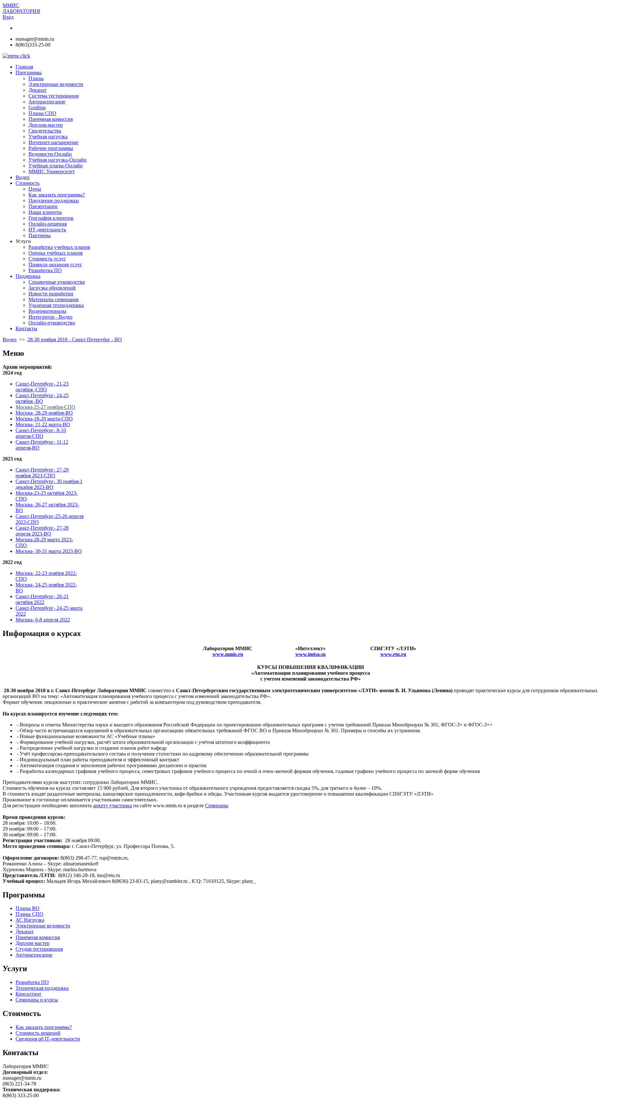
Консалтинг (29, 994)
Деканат (25, 931)
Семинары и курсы (37, 999)
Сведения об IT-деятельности (48, 1039)
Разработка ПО (32, 982)
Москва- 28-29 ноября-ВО (44, 413)
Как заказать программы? (44, 1027)
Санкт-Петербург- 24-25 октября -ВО (42, 398)
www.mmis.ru (227, 654)
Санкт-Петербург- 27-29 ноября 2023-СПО (42, 472)
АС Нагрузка (30, 920)
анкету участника (112, 805)
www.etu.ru (393, 654)
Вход (8, 17)
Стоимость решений (38, 1033)
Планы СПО (29, 914)
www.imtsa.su (310, 654)
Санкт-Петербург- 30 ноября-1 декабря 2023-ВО (49, 484)
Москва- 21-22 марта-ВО (43, 424)
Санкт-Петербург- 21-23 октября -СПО (42, 386)
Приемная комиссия (38, 937)
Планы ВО (27, 908)
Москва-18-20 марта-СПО (44, 418)
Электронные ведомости (43, 925)
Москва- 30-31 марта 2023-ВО (49, 551)
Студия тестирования (39, 949)
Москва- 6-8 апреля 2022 (43, 619)
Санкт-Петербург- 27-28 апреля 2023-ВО (42, 530)
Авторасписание (34, 955)
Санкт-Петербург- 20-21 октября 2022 (42, 599)
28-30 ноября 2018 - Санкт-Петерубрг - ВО (74, 339)
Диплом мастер (32, 943)
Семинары (216, 805)
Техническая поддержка (42, 988)
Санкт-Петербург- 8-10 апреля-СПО (41, 433)
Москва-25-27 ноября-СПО (45, 407)
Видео (9, 339)
